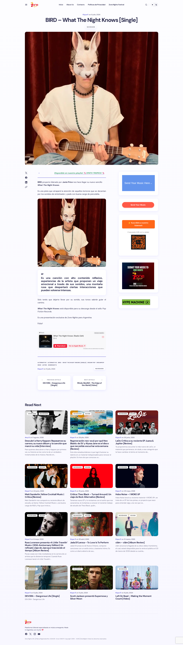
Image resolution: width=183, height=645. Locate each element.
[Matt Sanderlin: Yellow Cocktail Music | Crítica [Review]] (46, 476)
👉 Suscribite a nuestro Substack (138, 224)
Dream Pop (91, 362)
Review (87, 413)
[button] (26, 4)
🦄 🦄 (79, 173)
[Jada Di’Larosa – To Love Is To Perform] (91, 524)
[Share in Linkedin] (26, 182)
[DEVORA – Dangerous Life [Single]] (46, 578)
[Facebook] (26, 634)
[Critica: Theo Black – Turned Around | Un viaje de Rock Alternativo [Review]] (91, 476)
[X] (30, 634)
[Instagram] (35, 634)
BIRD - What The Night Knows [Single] (72, 362)
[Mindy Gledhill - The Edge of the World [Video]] (89, 383)
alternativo (52, 362)
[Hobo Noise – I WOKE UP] (136, 476)
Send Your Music (138, 205)
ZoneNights (52, 365)
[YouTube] (39, 634)
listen (44, 365)
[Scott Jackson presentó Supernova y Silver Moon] (91, 578)
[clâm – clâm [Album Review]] (136, 524)
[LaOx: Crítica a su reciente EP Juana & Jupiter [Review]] (136, 422)
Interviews (32, 413)
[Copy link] (26, 187)
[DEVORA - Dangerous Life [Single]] (54, 383)
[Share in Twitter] (26, 173)
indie (39, 365)
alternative (42, 362)
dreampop (100, 362)
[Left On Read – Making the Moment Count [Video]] (136, 578)
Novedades (91, 27)
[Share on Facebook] (26, 177)
